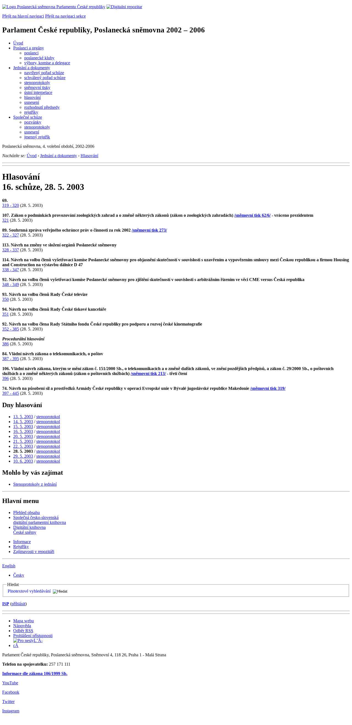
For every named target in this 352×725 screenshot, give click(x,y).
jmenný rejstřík (37, 137)
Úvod (18, 43)
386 (5, 343)
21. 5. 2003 (23, 441)
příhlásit (18, 603)
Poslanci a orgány (28, 48)
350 (5, 299)
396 (5, 378)
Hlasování (89, 155)
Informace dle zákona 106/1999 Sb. (34, 673)
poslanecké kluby (39, 57)
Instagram (10, 711)
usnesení (31, 102)
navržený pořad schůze (44, 72)
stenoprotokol (48, 416)
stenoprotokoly (37, 82)
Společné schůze (27, 117)
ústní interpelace (38, 92)
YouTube (10, 682)
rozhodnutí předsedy (42, 107)
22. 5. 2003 (23, 446)
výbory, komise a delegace (47, 62)
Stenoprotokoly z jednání (35, 484)
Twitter (8, 701)
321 (5, 220)
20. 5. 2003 (23, 436)
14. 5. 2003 (23, 421)
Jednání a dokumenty (31, 67)
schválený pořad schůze (44, 77)
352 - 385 (10, 329)
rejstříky (31, 112)
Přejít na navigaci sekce (65, 16)
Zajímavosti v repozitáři (33, 551)
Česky (18, 575)
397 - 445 (10, 393)
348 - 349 (10, 284)
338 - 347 (10, 269)
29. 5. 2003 (23, 456)
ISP (5, 603)
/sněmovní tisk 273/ (149, 230)
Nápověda (22, 625)
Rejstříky (21, 546)
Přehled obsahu (26, 512)
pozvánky (32, 122)
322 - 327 (10, 235)
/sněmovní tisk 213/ (148, 373)
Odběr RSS (23, 630)
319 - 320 (10, 205)
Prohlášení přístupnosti (33, 635)
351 (5, 314)
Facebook (10, 692)
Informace (22, 541)
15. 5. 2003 (23, 426)
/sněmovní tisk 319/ (267, 388)
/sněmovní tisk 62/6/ (252, 215)
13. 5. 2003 (23, 416)
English (8, 565)
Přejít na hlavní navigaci (23, 16)
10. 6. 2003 (23, 461)
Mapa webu (23, 620)
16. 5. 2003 (23, 431)
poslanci (31, 53)
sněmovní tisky (37, 87)
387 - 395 (10, 358)
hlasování (32, 97)
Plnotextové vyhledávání (29, 591)
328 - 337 (10, 250)
